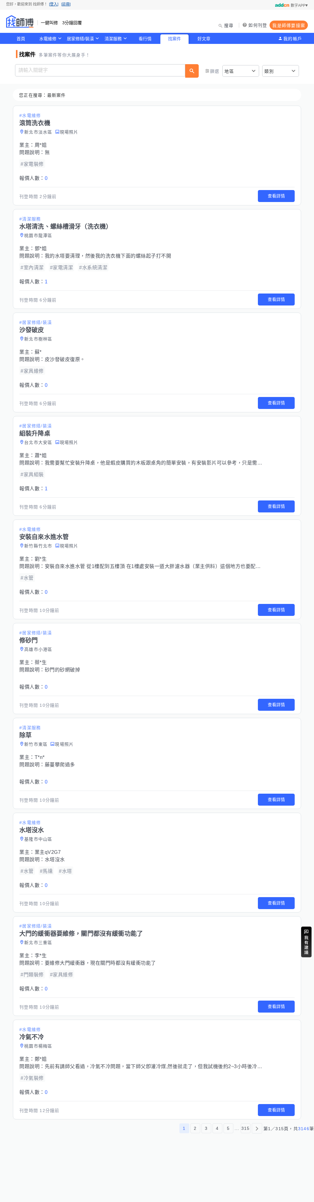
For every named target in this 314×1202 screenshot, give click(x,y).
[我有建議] (306, 942)
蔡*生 (41, 662)
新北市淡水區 (38, 132)
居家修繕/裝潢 (80, 38)
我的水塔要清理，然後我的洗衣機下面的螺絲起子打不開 (108, 256)
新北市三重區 (38, 942)
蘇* (38, 352)
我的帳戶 (292, 38)
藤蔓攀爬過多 (60, 764)
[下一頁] (257, 1128)
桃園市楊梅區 (38, 1046)
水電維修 (47, 38)
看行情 (145, 38)
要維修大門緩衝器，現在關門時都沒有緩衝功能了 (100, 963)
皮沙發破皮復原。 (65, 359)
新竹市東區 (36, 744)
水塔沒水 (55, 859)
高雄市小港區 (38, 649)
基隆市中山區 (38, 839)
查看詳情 (276, 195)
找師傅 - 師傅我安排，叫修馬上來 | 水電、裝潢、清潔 (20, 21)
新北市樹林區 (38, 338)
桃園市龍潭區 (38, 235)
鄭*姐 (41, 1059)
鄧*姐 (41, 248)
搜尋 (229, 25)
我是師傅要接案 (288, 25)
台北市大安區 (38, 442)
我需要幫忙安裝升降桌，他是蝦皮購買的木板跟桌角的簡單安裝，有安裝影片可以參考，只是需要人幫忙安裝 (166, 462)
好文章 (203, 38)
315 (245, 1128)
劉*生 (41, 559)
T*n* (40, 757)
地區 (229, 71)
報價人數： (33, 178)
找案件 (174, 38)
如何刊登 (257, 25)
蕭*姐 (41, 455)
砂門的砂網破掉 (62, 669)
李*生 (41, 955)
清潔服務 (113, 38)
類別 (269, 71)
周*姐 (41, 145)
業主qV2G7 (48, 852)
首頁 (21, 38)
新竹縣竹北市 (38, 545)
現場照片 (69, 132)
